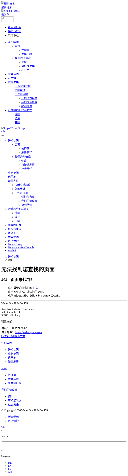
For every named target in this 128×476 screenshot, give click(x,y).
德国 (17, 114)
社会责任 (26, 70)
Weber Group (15, 244)
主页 (34, 287)
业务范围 (13, 74)
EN (10, 465)
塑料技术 (6, 7)
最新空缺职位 (23, 86)
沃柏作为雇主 (29, 98)
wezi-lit (12, 250)
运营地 (12, 78)
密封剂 (5, 14)
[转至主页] (13, 128)
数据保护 (13, 241)
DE (10, 462)
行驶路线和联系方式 (20, 110)
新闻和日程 (14, 27)
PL (9, 468)
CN (10, 471)
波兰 (17, 118)
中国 (17, 122)
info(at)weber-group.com (28, 332)
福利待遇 (26, 106)
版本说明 (13, 237)
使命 (24, 62)
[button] (7, 20)
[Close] (2, 430)
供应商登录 (14, 31)
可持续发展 (28, 66)
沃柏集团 (13, 42)
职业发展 (13, 82)
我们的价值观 (23, 58)
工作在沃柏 (21, 94)
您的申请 (20, 90)
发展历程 (26, 54)
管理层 (25, 50)
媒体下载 (13, 233)
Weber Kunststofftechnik (21, 247)
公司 (17, 46)
